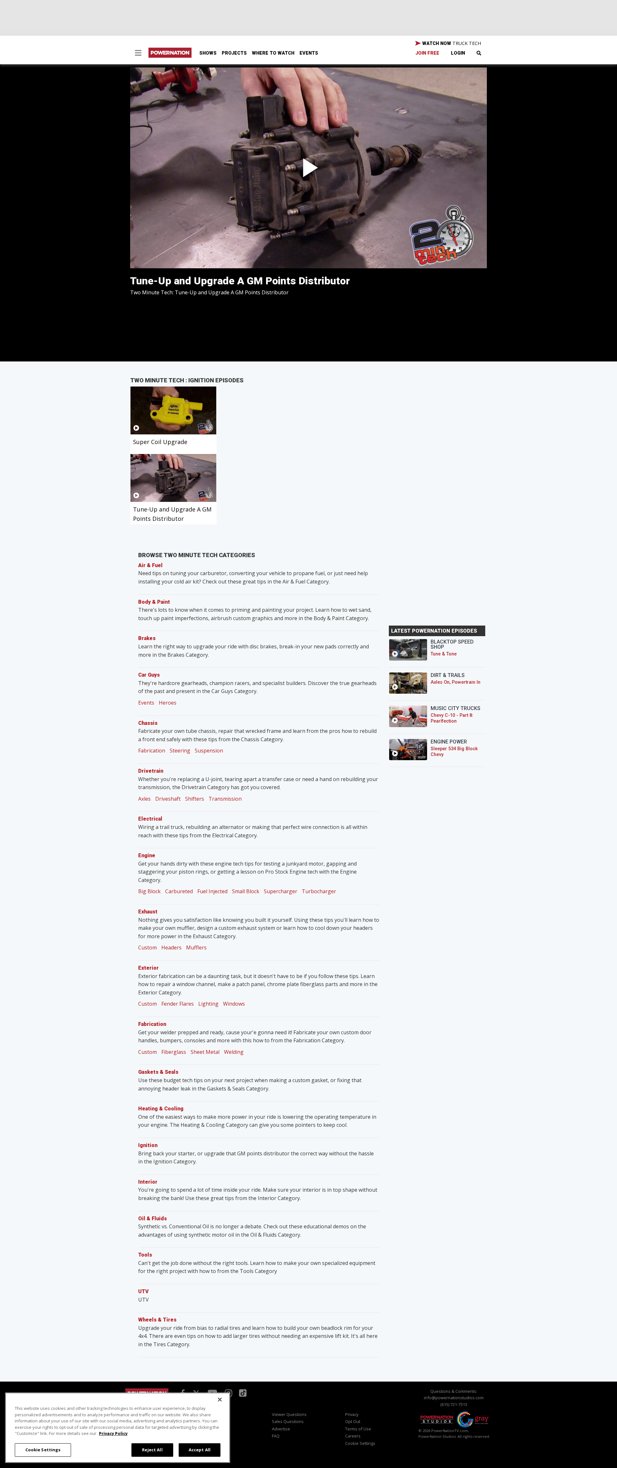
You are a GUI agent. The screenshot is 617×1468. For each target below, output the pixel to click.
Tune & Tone (444, 654)
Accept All (199, 1449)
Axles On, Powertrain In (455, 682)
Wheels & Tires (157, 1320)
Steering (180, 750)
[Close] (220, 1399)
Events (309, 53)
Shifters (194, 798)
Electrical (150, 819)
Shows (208, 53)
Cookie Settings (43, 1449)
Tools (145, 1255)
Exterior (148, 968)
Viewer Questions (289, 1414)
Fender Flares (177, 1003)
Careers (353, 1436)
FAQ (276, 1436)
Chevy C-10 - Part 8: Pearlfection (452, 718)
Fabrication (151, 750)
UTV (143, 1291)
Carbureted (179, 891)
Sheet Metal (205, 1051)
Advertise (281, 1429)
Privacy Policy (113, 1433)
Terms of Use (358, 1429)
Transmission (225, 798)
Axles (144, 798)
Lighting (208, 1003)
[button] (138, 53)
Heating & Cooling (160, 1109)
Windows (234, 1003)
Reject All (152, 1449)
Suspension (209, 750)
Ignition (147, 1145)
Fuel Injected (212, 891)
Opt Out (352, 1421)
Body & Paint (154, 602)
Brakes (147, 638)
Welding (234, 1051)
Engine (146, 855)
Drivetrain (150, 771)
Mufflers (196, 947)
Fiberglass (173, 1051)
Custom (147, 947)
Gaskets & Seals (158, 1072)
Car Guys (149, 675)
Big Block (149, 891)
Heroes (167, 702)
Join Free (427, 53)
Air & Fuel (150, 565)
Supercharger (280, 891)
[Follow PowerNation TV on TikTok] (242, 1392)
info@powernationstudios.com (454, 1398)
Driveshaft (168, 798)
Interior (147, 1182)
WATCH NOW (451, 43)
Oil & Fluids (152, 1218)
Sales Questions (288, 1421)
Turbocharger (319, 891)
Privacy (351, 1414)
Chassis (147, 723)
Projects (234, 53)
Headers (171, 947)
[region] (117, 1427)
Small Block (245, 891)
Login (458, 53)
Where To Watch (273, 53)
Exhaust (147, 912)
